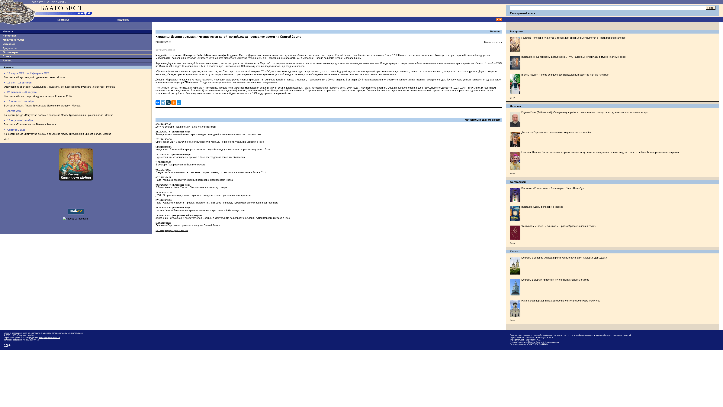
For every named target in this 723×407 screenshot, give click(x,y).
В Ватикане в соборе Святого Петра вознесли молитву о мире (191, 187)
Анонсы (7, 60)
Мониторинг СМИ (13, 39)
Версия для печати (493, 42)
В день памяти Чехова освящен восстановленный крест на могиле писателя (565, 74)
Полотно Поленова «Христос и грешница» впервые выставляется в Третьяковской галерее (573, 37)
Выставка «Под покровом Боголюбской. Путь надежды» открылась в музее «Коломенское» (573, 56)
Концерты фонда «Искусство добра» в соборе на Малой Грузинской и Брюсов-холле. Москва (57, 133)
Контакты (63, 19)
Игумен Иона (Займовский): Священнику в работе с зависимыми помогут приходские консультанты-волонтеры (584, 112)
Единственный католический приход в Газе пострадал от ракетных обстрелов (200, 157)
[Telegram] (163, 102)
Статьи (7, 56)
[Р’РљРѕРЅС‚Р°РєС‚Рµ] (158, 102)
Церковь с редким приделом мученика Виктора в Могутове (555, 279)
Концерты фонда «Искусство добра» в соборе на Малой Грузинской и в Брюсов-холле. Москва (58, 115)
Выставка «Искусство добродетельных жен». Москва (34, 77)
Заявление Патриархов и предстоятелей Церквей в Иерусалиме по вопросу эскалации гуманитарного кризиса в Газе (223, 218)
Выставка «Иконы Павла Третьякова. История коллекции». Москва (42, 105)
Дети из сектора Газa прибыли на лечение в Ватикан (186, 126)
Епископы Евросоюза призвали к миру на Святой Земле (188, 225)
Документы (10, 48)
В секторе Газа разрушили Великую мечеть (180, 164)
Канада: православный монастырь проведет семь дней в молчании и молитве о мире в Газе (208, 134)
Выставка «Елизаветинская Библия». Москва (30, 124)
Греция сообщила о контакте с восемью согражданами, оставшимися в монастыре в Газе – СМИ (211, 172)
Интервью (9, 44)
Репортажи (9, 35)
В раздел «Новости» (178, 230)
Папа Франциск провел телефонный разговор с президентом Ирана (194, 179)
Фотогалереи (10, 52)
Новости (8, 31)
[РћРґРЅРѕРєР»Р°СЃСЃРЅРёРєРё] (173, 102)
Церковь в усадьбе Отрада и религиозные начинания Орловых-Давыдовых (564, 257)
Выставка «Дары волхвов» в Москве (542, 206)
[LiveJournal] (168, 102)
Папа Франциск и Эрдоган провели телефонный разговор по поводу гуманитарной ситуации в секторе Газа (217, 202)
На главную (161, 230)
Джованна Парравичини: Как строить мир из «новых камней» (556, 132)
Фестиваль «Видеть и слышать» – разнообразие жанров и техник (558, 226)
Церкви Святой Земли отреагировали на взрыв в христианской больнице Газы (200, 210)
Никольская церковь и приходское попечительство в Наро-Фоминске (560, 300)
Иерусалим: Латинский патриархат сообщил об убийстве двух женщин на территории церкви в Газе (213, 149)
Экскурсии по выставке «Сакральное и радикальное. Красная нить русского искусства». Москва (59, 86)
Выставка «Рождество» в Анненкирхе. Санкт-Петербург (553, 188)
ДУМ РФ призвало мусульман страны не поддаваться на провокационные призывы (203, 195)
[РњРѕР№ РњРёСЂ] (179, 102)
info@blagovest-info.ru (49, 337)
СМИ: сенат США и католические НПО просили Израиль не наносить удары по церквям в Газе (210, 141)
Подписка (123, 19)
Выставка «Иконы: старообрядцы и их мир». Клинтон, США (38, 96)
